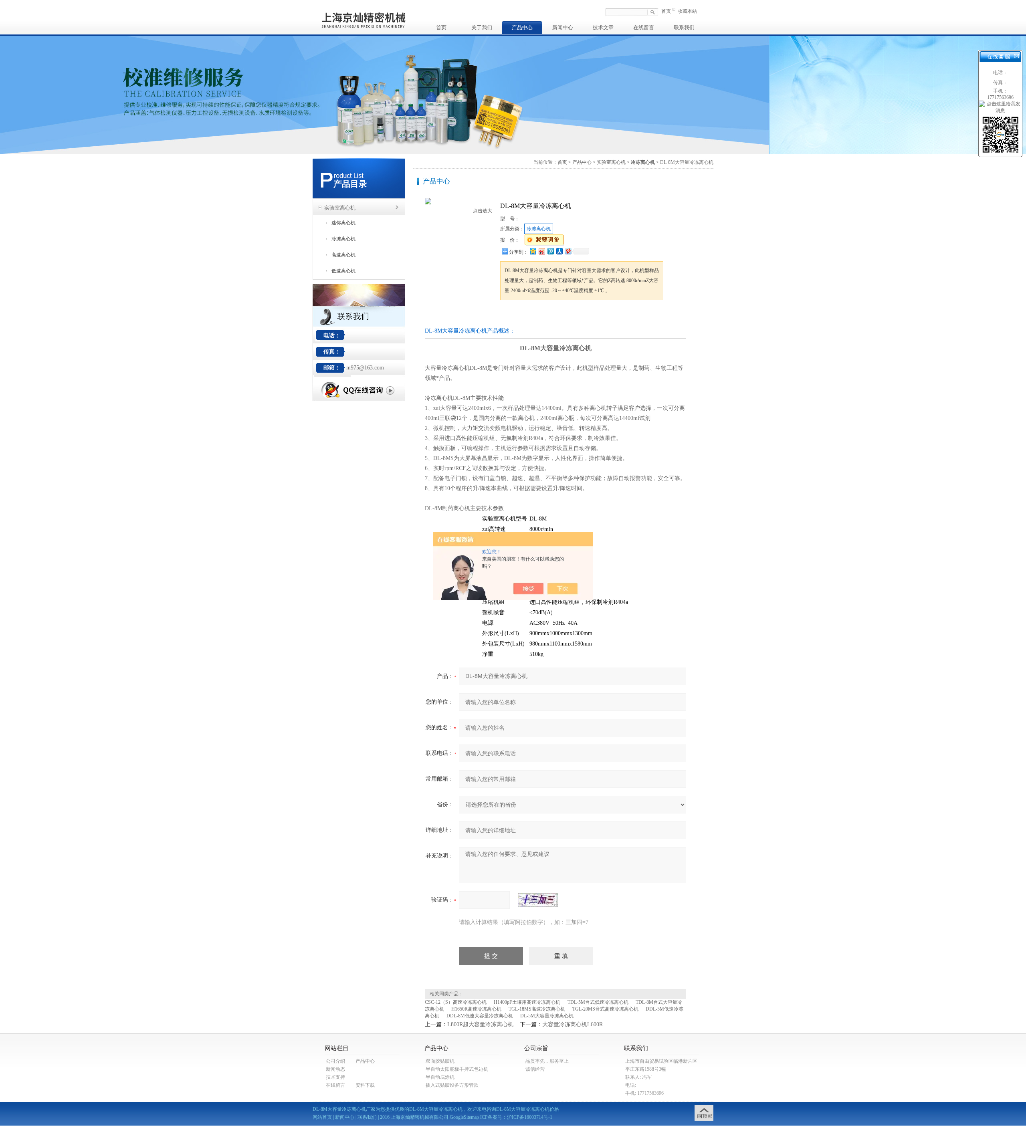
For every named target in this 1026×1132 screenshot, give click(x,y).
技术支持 (335, 1077)
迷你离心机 (343, 223)
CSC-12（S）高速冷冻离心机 (456, 1002)
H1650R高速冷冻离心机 (476, 1009)
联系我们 (684, 27)
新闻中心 (562, 27)
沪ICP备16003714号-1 (529, 1117)
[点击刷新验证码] (538, 900)
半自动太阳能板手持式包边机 (457, 1069)
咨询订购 (525, 315)
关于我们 (481, 27)
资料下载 (365, 1085)
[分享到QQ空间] (532, 251)
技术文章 (603, 27)
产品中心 (522, 27)
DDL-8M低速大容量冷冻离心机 (479, 1016)
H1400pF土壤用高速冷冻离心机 (527, 1002)
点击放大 (482, 211)
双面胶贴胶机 (440, 1061)
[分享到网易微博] (567, 251)
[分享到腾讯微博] (550, 251)
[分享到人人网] (559, 251)
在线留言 (643, 27)
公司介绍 (335, 1061)
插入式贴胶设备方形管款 (452, 1085)
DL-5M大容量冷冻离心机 (547, 1016)
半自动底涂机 (440, 1077)
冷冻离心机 (343, 239)
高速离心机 (343, 255)
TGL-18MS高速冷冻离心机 (537, 1009)
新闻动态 (335, 1069)
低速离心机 (343, 271)
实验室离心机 (339, 208)
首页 (666, 11)
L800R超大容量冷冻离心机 (480, 1024)
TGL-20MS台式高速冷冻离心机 (605, 1009)
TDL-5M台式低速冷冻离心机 (598, 1002)
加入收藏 (583, 315)
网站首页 (322, 1117)
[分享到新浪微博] (541, 251)
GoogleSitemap (464, 1117)
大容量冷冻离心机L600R (572, 1024)
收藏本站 (687, 11)
